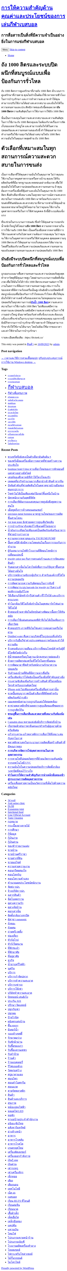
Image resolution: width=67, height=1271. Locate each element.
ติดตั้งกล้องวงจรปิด (18, 915)
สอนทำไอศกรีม (17, 1082)
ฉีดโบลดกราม (16, 899)
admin (56, 344)
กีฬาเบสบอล (20, 387)
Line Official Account (19, 815)
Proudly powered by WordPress (17, 1268)
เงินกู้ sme (13, 1160)
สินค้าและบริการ (17, 1099)
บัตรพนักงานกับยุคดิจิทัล (21, 497)
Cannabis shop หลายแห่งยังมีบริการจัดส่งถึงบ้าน (34, 722)
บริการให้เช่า (15, 988)
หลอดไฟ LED (15, 1111)
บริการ (11, 972)
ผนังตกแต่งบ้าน (16, 1021)
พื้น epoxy (13, 1025)
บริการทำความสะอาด (20, 980)
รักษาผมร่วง (15, 1037)
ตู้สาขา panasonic (17, 919)
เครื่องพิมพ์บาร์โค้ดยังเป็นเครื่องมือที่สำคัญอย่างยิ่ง (36, 677)
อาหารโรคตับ (16, 1139)
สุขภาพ (12, 1103)
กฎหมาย (13, 821)
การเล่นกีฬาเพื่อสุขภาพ (16, 379)
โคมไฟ (12, 1233)
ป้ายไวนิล (13, 1017)
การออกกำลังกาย (14, 375)
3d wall (11, 800)
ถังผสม (12, 927)
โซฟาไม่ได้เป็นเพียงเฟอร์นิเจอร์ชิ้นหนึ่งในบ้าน (33, 493)
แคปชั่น (12, 1225)
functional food (15, 812)
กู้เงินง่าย (13, 837)
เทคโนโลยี (14, 1188)
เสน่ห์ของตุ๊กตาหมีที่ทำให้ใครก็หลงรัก (29, 477)
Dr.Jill (11, 806)
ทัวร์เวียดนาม (15, 944)
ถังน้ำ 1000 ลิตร (39, 302)
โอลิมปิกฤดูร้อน (13, 443)
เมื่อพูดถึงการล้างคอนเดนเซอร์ (25, 509)
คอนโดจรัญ (14, 874)
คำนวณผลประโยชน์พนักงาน (24, 882)
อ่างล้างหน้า (15, 1131)
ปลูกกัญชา (14, 1009)
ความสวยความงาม (19, 866)
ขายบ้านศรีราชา (17, 854)
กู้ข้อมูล (12, 833)
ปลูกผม (12, 1013)
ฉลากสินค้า (14, 895)
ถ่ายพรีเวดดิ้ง (15, 931)
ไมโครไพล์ (14, 1262)
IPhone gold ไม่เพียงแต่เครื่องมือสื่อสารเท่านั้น (33, 689)
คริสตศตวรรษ (13, 397)
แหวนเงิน (13, 1229)
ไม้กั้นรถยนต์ (15, 1258)
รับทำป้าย (13, 1054)
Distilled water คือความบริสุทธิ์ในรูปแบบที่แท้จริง (35, 636)
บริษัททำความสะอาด (20, 992)
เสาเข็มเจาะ (12, 440)
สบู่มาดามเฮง (15, 1074)
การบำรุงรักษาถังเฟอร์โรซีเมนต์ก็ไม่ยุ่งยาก (32, 526)
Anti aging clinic (16, 803)
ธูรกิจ (11, 960)
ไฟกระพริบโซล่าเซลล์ (20, 1254)
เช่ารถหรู (13, 1168)
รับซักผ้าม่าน (15, 1041)
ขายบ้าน (12, 850)
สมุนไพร (13, 1078)
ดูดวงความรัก (15, 903)
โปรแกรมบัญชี (16, 1241)
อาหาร (12, 1135)
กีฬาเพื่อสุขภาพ (17, 393)
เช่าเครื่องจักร (15, 1172)
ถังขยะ (11, 923)
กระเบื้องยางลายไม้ (19, 825)
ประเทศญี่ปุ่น (13, 416)
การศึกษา (13, 829)
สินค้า (30, 344)
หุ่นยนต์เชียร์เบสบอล (15, 428)
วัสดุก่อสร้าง (15, 1070)
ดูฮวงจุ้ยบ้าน (15, 907)
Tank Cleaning (15, 818)
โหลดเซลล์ (14, 1249)
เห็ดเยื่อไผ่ (13, 1217)
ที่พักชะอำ (13, 948)
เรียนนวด (13, 1209)
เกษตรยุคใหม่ (15, 1147)
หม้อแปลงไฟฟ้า (17, 1107)
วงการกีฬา (12, 422)
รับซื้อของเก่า (15, 1046)
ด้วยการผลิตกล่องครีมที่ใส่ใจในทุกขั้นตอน (31, 660)
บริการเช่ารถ (15, 984)
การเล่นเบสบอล (14, 382)
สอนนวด (13, 1086)
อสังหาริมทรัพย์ (16, 1127)
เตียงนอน (13, 1184)
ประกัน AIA (14, 1001)
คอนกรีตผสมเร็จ (17, 870)
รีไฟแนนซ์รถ (15, 1066)
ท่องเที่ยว (13, 935)
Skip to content (17, 49)
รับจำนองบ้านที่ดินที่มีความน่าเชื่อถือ (28, 673)
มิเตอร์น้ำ (13, 1029)
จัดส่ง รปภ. (14, 886)
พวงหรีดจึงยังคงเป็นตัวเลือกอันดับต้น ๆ (29, 456)
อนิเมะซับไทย (15, 1123)
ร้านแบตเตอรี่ (15, 1062)
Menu (5, 49)
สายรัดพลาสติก (16, 1090)
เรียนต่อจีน (14, 1205)
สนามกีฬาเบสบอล (14, 425)
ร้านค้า (12, 1058)
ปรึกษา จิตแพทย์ (17, 1005)
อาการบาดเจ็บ (13, 431)
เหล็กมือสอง (15, 1221)
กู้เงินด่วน (13, 842)
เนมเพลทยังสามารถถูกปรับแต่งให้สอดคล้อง (32, 701)
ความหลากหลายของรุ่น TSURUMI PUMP (31, 538)
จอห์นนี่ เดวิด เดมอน (15, 400)
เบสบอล (11, 437)
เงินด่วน (12, 1164)
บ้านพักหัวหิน (13, 409)
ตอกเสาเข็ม (14, 911)
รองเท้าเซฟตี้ (15, 1033)
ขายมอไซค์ (14, 862)
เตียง (10, 1180)
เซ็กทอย (12, 1176)
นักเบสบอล (12, 406)
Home (11, 55)
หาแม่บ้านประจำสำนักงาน (23, 1119)
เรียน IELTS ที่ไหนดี (19, 1201)
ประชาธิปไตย (13, 412)
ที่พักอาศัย (13, 952)
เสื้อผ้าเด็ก (13, 1213)
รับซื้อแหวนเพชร (17, 1050)
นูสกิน (11, 968)
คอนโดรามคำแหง (18, 878)
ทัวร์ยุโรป (13, 939)
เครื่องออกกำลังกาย (19, 1156)
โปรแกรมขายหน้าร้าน (20, 1237)
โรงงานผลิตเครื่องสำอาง (22, 1245)
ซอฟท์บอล (12, 403)
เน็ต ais (11, 1192)
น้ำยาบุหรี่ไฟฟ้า (16, 964)
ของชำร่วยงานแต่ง (18, 846)
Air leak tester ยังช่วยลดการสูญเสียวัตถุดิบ (31, 522)
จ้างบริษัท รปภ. (16, 890)
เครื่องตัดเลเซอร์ (17, 1152)
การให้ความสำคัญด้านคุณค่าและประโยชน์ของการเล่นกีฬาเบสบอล (33, 16)
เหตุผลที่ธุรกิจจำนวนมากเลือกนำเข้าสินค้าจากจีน (35, 481)
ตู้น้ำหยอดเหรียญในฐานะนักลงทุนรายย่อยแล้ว (34, 656)
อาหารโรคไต (15, 1143)
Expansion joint (16, 809)
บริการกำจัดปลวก (18, 976)
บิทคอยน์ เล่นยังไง (18, 997)
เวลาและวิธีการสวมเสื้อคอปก (19, 358)
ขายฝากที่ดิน (15, 858)
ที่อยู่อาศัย (13, 956)
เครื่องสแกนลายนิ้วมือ (16, 434)
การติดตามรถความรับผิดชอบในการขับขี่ (31, 583)
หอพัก (11, 1115)
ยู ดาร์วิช (11, 419)
